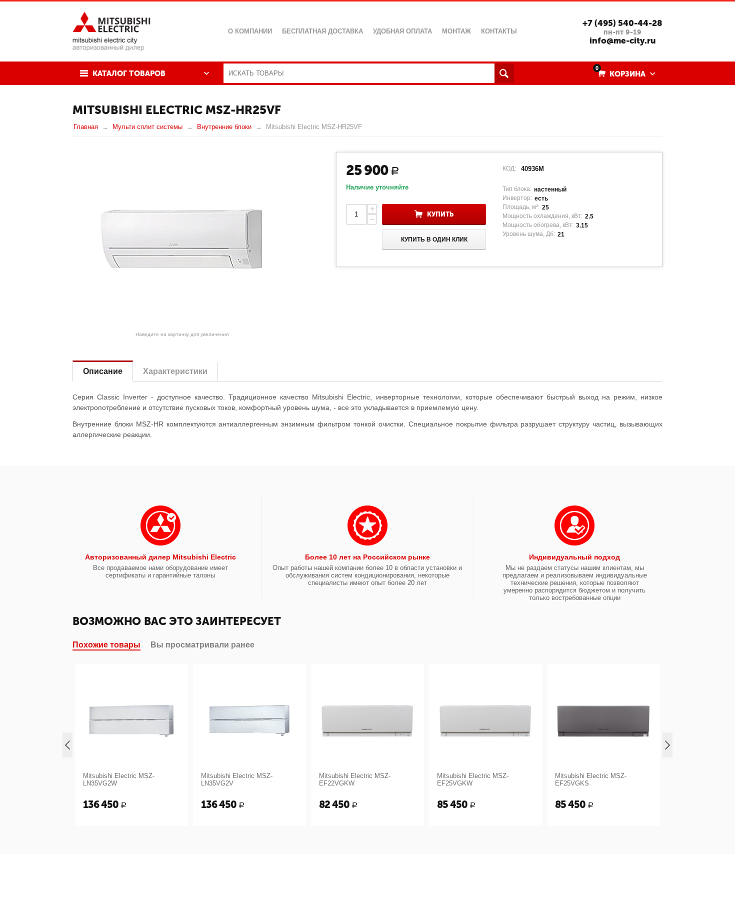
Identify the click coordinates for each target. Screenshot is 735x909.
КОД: (509, 168)
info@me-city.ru (623, 41)
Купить (440, 214)
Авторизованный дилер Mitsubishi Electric (160, 557)
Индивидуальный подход (574, 557)
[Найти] (504, 73)
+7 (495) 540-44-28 (622, 23)
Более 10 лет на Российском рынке (367, 557)
